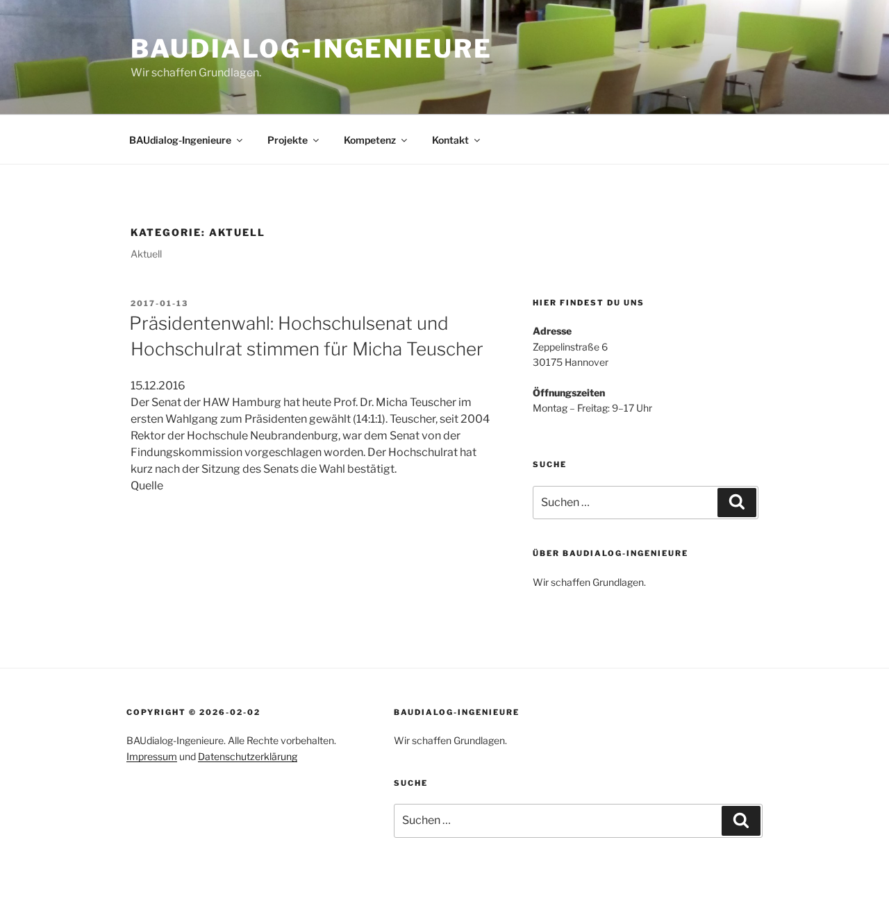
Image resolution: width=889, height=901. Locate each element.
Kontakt (450, 140)
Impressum (151, 756)
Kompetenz (370, 140)
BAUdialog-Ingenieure (311, 48)
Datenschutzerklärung (247, 756)
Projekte (287, 140)
